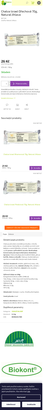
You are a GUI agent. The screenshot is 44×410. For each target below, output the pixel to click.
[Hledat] (27, 3)
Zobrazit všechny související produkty (22, 228)
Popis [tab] (5, 234)
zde (28, 391)
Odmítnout (10, 404)
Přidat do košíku (21, 84)
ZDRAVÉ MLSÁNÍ (17, 311)
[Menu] (39, 3)
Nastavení (21, 397)
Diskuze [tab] (11, 234)
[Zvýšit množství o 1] (9, 82)
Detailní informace (7, 98)
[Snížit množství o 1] (9, 85)
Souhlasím (31, 404)
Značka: (8, 20)
